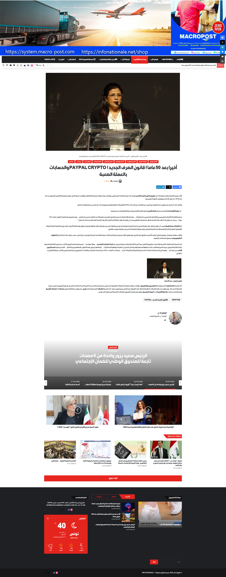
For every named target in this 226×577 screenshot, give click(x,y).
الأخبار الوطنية (120, 162)
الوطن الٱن (115, 181)
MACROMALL (168, 59)
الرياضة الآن (125, 59)
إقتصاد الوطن (143, 162)
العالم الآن (72, 59)
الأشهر (114, 497)
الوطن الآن (154, 59)
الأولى (179, 59)
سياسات (79, 162)
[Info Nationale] (113, 27)
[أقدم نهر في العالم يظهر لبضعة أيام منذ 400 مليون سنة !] (128, 517)
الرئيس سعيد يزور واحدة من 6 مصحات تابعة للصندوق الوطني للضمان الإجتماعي (192, 65)
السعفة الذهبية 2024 (86, 59)
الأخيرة (127, 497)
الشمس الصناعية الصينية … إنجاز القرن (63, 461)
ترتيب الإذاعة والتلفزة (107, 59)
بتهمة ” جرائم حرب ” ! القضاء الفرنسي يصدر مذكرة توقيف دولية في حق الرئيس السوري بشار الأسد (167, 463)
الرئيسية (142, 156)
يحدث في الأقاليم (140, 59)
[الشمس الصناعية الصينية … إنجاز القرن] (60, 450)
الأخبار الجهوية (131, 162)
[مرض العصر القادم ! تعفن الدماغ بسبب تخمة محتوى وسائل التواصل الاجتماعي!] (128, 507)
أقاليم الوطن (134, 156)
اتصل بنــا (61, 59)
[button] (113, 111)
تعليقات (99, 497)
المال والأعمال (108, 162)
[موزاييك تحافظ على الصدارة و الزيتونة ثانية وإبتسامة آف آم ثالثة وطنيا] (95, 450)
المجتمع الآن (97, 162)
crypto (175, 300)
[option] (113, 360)
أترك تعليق (113, 478)
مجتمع (71, 162)
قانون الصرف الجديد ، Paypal (156, 300)
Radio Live (49, 59)
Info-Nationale (147, 573)
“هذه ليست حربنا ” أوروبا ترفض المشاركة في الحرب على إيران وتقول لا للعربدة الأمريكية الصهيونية (113, 359)
